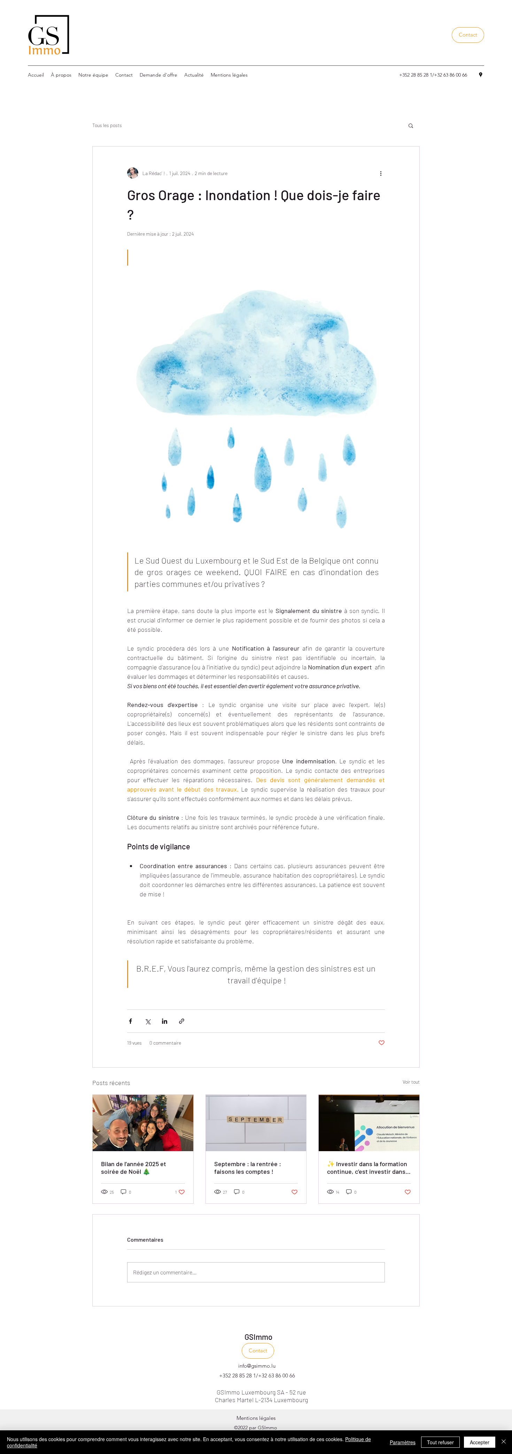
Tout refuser (440, 1442)
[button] (468, 35)
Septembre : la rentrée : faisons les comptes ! (247, 1167)
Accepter (479, 1442)
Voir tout (411, 1082)
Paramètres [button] (403, 1442)
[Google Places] (480, 74)
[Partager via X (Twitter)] (147, 1021)
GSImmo (258, 1336)
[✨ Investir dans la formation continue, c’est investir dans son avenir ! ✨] (369, 1123)
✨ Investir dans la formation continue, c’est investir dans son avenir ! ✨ (367, 1167)
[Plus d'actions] (381, 173)
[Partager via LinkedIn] (164, 1021)
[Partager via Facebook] (130, 1021)
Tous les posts (107, 125)
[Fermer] (503, 1442)
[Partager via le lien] (181, 1021)
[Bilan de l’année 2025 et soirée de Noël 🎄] (143, 1123)
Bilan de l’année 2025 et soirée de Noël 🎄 (133, 1167)
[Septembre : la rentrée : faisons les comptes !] (256, 1123)
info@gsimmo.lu (257, 1365)
